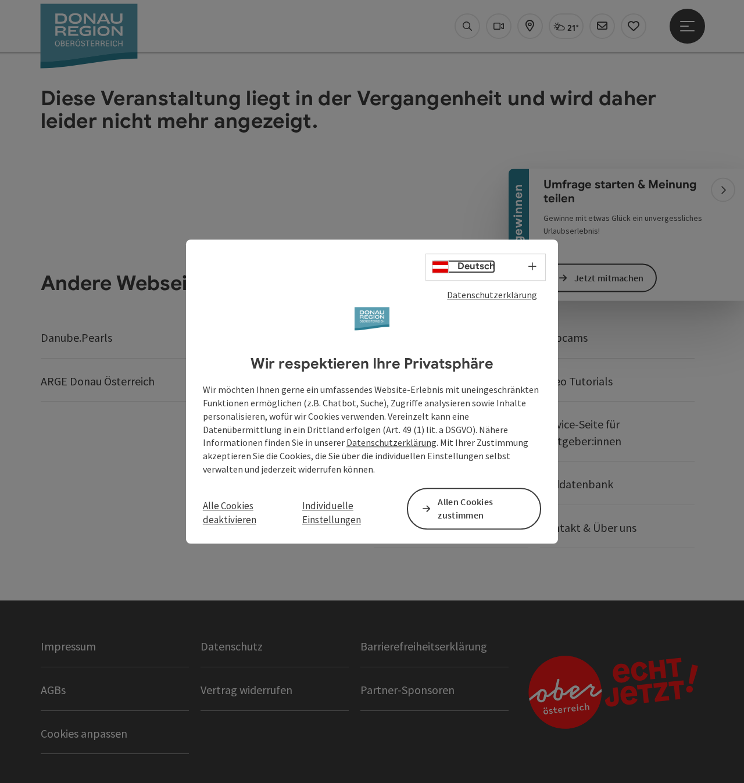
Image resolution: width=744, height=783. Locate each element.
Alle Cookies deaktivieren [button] (229, 512)
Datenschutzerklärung (492, 295)
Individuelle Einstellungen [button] (331, 512)
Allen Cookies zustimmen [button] (465, 508)
